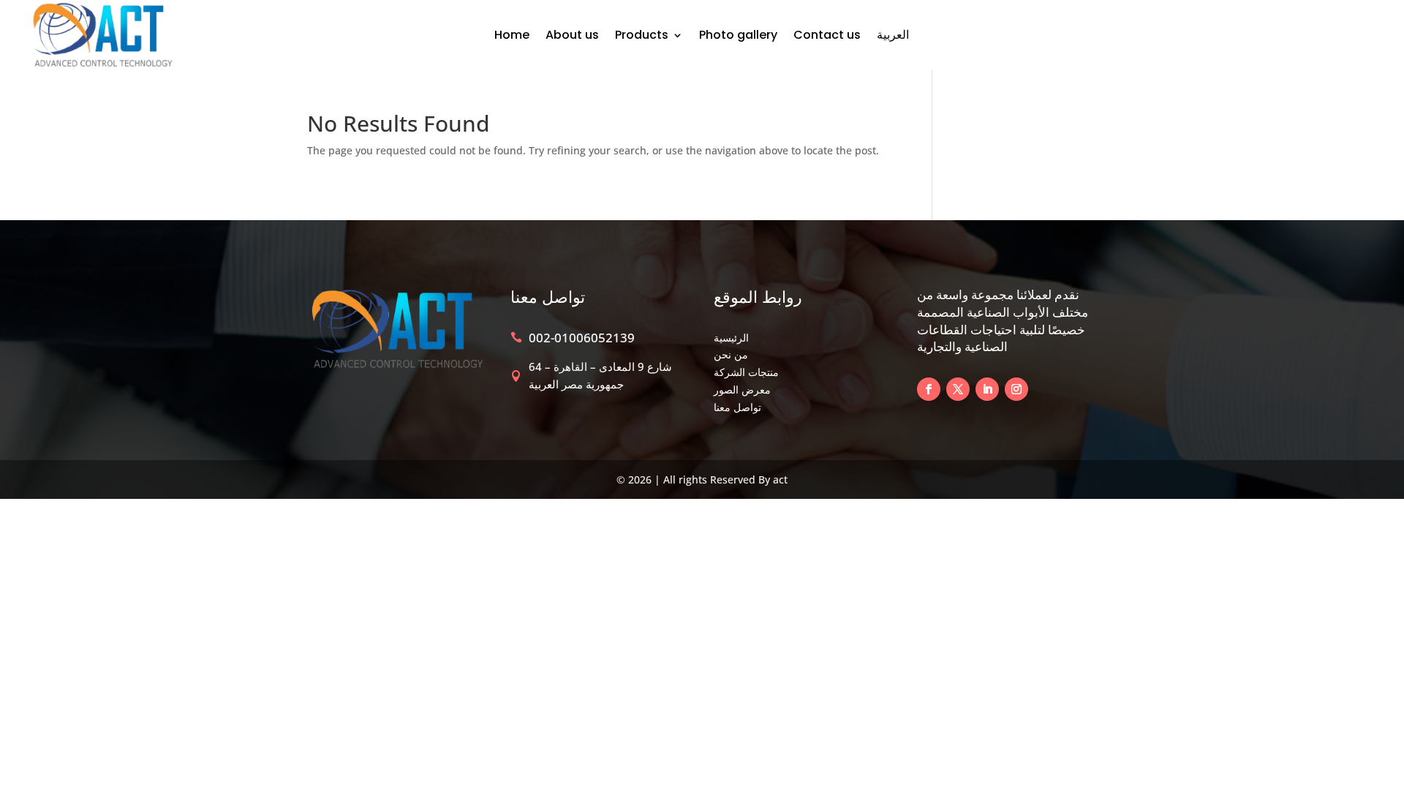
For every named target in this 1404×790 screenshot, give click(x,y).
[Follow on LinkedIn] (987, 389)
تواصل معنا (737, 407)
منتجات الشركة (746, 372)
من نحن (731, 354)
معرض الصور (742, 389)
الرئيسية (731, 338)
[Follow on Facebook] (928, 389)
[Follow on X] (958, 389)
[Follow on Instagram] (1016, 389)
